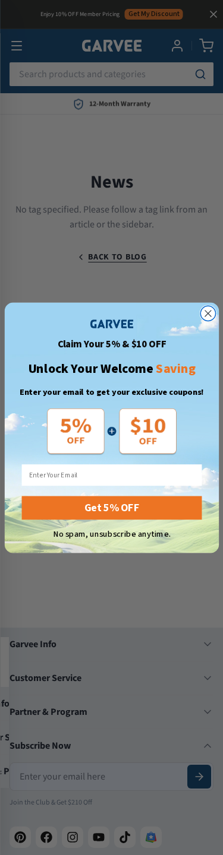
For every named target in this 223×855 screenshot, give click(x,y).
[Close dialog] (207, 313)
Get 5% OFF (111, 507)
